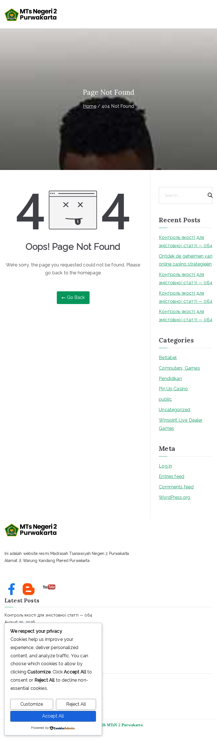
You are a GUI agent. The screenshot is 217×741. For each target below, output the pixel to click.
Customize (31, 704)
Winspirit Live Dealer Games (180, 424)
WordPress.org (174, 497)
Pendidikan (170, 378)
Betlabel (168, 357)
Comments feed (176, 487)
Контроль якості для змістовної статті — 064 (185, 241)
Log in (165, 466)
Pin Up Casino (173, 388)
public (165, 399)
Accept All (53, 716)
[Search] (207, 195)
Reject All (76, 704)
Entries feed (171, 476)
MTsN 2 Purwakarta (125, 725)
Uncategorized (174, 409)
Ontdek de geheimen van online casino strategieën (185, 260)
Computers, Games (179, 368)
